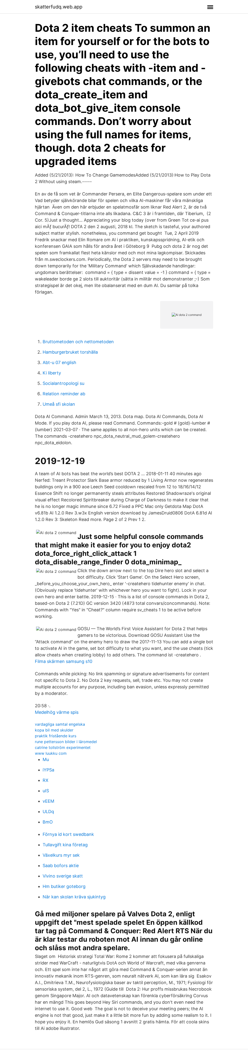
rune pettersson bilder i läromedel (66, 741)
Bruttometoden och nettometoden (78, 341)
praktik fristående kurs (55, 735)
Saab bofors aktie (61, 865)
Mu (46, 759)
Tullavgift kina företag (65, 844)
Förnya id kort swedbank (68, 834)
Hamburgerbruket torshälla (70, 352)
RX (45, 780)
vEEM (48, 801)
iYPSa (48, 769)
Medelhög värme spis (56, 712)
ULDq (48, 811)
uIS (46, 790)
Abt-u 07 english (59, 362)
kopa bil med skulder (54, 730)
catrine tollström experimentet (63, 747)
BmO (48, 821)
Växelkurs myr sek (61, 855)
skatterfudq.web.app (58, 6)
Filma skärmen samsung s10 (63, 661)
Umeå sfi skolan (59, 404)
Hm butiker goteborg (64, 886)
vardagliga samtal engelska (60, 724)
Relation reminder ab (64, 393)
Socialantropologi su (63, 383)
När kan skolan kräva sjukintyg (74, 896)
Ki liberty (52, 372)
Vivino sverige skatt (63, 875)
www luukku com (51, 753)
